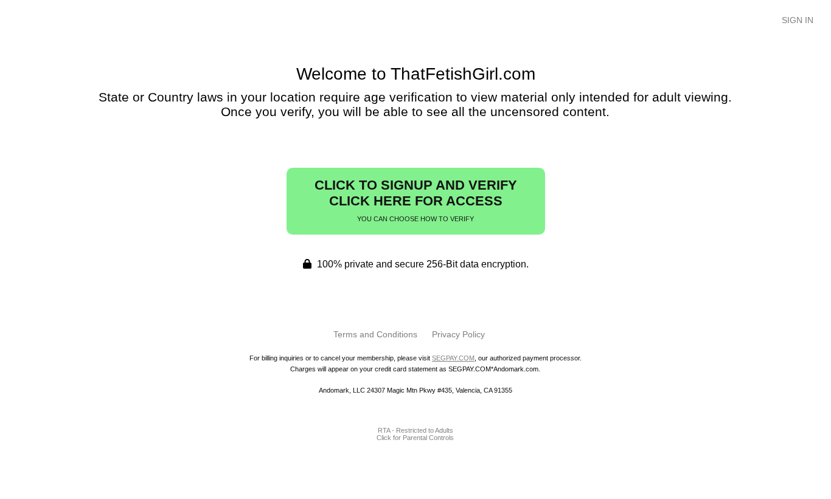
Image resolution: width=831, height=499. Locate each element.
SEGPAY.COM (453, 358)
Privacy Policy (458, 334)
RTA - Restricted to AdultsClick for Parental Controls (415, 434)
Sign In (797, 20)
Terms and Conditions (375, 334)
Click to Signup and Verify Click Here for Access (416, 199)
